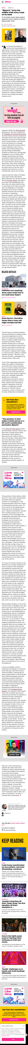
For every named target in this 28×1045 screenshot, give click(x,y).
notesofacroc (7, 813)
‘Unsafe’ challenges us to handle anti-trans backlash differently (13, 971)
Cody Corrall (6, 297)
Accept (13, 1039)
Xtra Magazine (8, 2)
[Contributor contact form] (3, 815)
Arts (3, 825)
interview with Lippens (13, 429)
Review (23, 823)
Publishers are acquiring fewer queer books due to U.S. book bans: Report (12, 292)
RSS (26, 1035)
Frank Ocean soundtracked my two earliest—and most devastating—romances (13, 867)
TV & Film (4, 934)
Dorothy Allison (12, 180)
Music (3, 863)
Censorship (5, 289)
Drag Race (5, 899)
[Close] (24, 1025)
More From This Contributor (14, 803)
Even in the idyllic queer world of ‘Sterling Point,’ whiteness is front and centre (12, 939)
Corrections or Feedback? (8, 828)
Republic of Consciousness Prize (15, 134)
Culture (13, 823)
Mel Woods (12, 297)
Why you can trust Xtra (9, 830)
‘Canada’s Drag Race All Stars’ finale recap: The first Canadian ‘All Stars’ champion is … (13, 904)
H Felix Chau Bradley (7, 24)
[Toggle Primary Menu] (3, 2)
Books (3, 7)
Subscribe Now (16, 412)
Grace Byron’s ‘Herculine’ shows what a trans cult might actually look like (12, 320)
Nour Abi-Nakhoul (7, 325)
